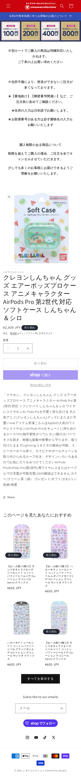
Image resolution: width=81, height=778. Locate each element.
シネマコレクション (34, 770)
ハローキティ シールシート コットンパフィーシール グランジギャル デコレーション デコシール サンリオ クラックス (20, 650)
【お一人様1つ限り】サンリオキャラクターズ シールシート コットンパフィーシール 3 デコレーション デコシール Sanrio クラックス (59, 650)
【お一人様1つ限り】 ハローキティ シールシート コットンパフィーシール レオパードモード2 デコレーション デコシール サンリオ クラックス (59, 576)
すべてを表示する (40, 679)
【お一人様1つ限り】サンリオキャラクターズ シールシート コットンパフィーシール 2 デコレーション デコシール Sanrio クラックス (21, 574)
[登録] (61, 708)
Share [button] (11, 497)
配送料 (13, 333)
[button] (8, 6)
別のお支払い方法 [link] (40, 384)
